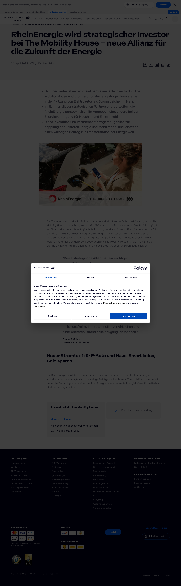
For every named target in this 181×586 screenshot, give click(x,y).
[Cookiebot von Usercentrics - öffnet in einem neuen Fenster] (135, 268)
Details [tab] (90, 277)
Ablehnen (52, 316)
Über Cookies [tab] (130, 277)
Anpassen (89, 316)
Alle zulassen (128, 316)
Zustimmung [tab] (51, 277)
